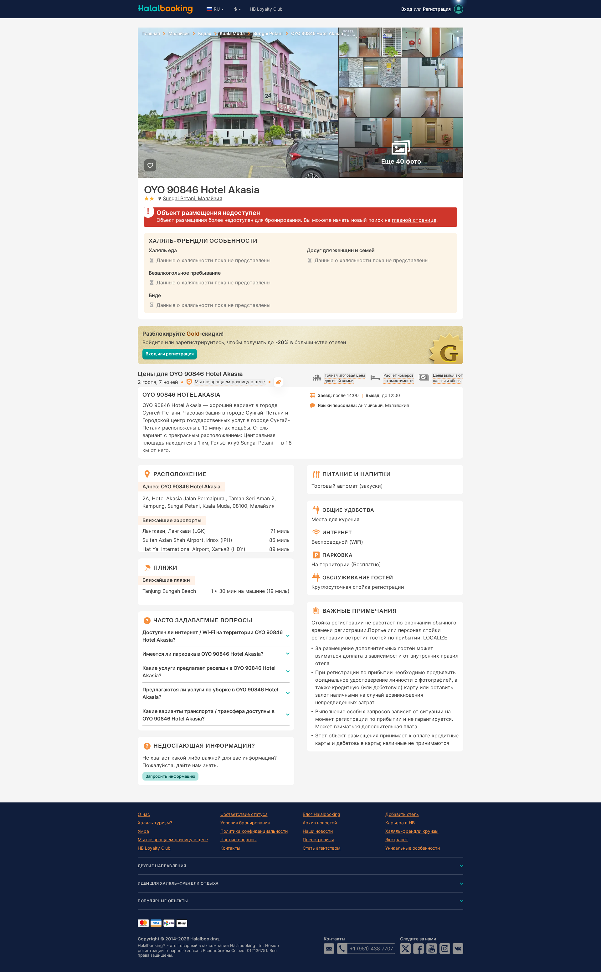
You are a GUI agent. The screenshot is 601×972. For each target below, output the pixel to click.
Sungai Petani (268, 33)
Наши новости (318, 831)
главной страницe (414, 220)
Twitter (405, 948)
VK (458, 948)
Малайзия (179, 33)
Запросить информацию (170, 776)
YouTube (431, 948)
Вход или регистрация (170, 353)
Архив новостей (320, 822)
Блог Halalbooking (321, 814)
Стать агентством (322, 848)
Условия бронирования (245, 822)
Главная (151, 33)
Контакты (230, 848)
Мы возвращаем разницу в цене (173, 839)
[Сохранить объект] (150, 165)
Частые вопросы (238, 839)
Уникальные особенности (412, 848)
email (329, 948)
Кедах (204, 33)
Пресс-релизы (318, 839)
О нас (144, 814)
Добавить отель (402, 814)
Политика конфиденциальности (254, 831)
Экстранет (396, 839)
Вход (406, 9)
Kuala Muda (232, 33)
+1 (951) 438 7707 (371, 948)
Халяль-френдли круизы (412, 831)
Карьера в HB (400, 822)
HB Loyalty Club (266, 9)
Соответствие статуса (244, 814)
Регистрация (437, 9)
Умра (143, 831)
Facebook (418, 948)
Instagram (444, 948)
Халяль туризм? (155, 822)
